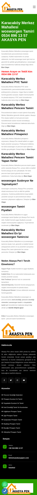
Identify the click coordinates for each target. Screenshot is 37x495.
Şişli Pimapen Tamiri (10, 415)
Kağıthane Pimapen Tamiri (12, 411)
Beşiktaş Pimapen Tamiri (11, 424)
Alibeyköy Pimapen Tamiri (12, 432)
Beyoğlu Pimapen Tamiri (11, 428)
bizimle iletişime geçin (16, 308)
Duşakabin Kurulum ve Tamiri (13, 403)
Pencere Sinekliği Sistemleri (13, 395)
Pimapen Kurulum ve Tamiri (12, 399)
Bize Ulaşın (5, 67)
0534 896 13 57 (9, 74)
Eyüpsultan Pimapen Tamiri (12, 420)
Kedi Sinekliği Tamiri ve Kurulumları (15, 407)
